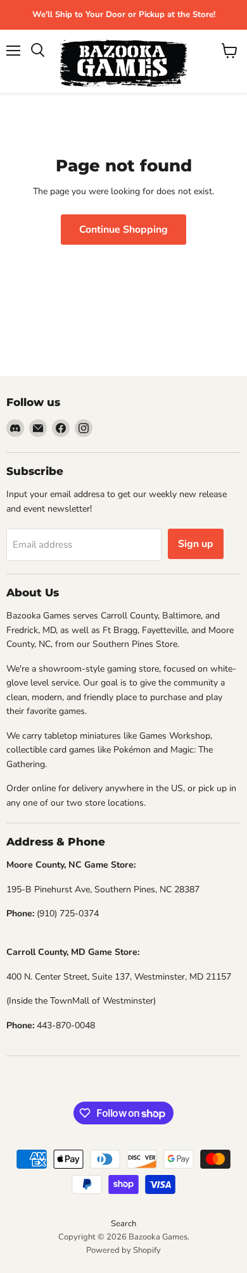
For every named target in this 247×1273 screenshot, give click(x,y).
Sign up (195, 544)
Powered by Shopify (123, 1250)
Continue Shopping (123, 230)
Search (123, 1223)
